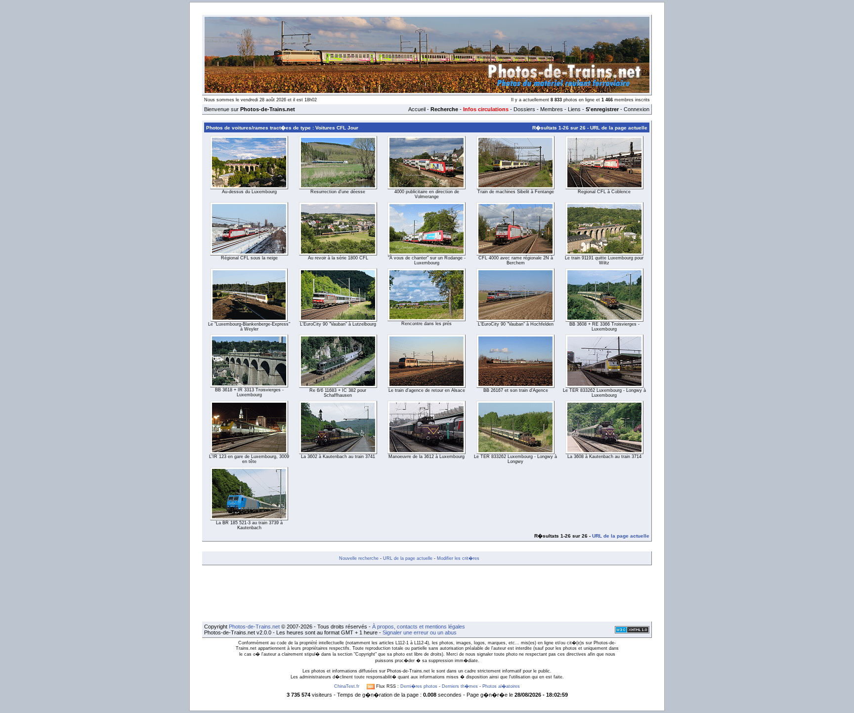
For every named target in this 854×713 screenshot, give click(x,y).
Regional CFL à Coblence (604, 191)
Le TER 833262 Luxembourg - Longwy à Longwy (515, 459)
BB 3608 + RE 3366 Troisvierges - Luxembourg (604, 327)
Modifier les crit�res (458, 558)
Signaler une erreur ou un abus (420, 632)
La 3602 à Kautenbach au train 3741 (338, 456)
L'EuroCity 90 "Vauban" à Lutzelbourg (338, 324)
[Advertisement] (427, 593)
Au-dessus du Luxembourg (249, 191)
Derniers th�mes (460, 686)
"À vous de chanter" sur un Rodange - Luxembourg (427, 260)
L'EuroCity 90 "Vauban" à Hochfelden (516, 324)
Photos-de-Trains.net (254, 626)
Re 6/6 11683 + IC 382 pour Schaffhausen (337, 393)
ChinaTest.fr (346, 686)
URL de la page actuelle (618, 127)
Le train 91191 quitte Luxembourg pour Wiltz (604, 260)
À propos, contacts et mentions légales (418, 626)
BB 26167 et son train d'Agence (515, 390)
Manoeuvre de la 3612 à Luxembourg (426, 456)
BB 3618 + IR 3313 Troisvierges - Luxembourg (249, 392)
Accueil (417, 109)
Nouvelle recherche (359, 558)
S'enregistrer (602, 109)
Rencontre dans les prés (426, 323)
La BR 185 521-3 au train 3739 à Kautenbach (249, 525)
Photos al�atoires (501, 686)
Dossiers (524, 109)
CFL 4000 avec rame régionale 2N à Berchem (515, 260)
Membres (551, 109)
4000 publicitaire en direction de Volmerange (426, 194)
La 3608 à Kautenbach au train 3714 (604, 456)
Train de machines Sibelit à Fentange (515, 191)
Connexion (636, 109)
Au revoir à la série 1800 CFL (338, 257)
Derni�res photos (418, 686)
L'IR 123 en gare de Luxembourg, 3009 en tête (249, 459)
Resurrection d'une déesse (337, 191)
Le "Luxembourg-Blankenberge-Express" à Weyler (249, 327)
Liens (574, 109)
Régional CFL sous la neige (249, 257)
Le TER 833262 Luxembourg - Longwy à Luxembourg (604, 393)
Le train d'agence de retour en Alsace (426, 390)
